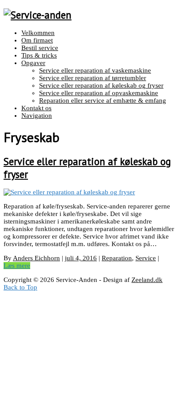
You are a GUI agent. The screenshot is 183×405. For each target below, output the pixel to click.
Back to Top (20, 287)
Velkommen (38, 32)
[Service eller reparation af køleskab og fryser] (69, 192)
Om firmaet (37, 40)
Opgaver (33, 62)
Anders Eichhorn (36, 258)
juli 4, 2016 (81, 258)
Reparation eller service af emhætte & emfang (102, 100)
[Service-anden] (38, 14)
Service (145, 258)
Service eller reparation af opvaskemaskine (98, 92)
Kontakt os (36, 108)
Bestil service (39, 47)
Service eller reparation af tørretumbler (92, 77)
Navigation (36, 115)
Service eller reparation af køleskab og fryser (101, 85)
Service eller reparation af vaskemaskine (95, 70)
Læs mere (17, 265)
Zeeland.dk (147, 279)
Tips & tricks (39, 55)
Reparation (117, 258)
